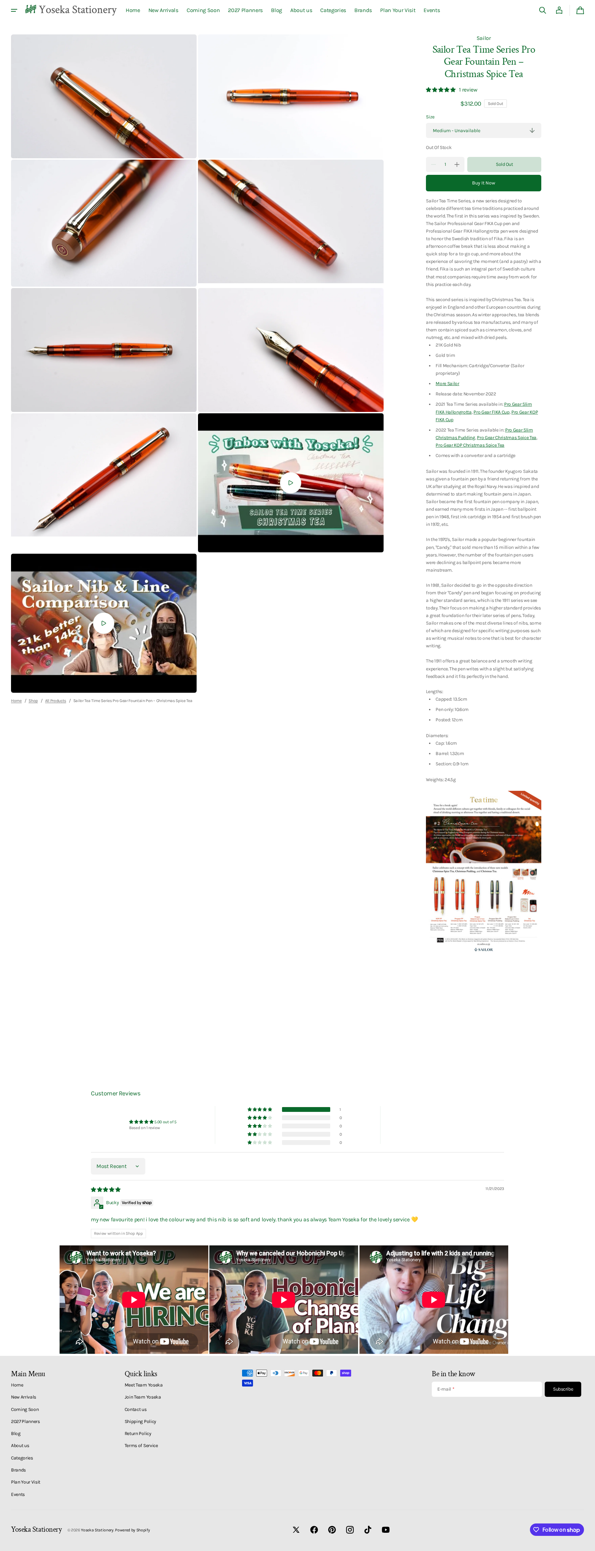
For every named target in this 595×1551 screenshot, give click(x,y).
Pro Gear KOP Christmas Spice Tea (470, 445)
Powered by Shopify (132, 1530)
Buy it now (483, 183)
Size (430, 116)
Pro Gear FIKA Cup (491, 412)
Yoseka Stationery (97, 1530)
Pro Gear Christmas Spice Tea (506, 437)
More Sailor (447, 383)
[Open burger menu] (14, 10)
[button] (542, 10)
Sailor (484, 38)
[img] (106, 1189)
